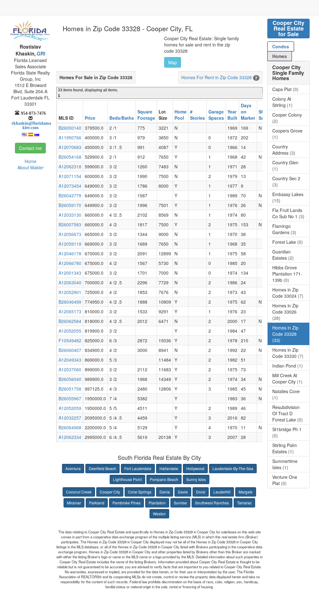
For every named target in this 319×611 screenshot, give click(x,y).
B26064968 (70, 427)
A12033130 (70, 215)
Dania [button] (165, 491)
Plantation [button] (157, 502)
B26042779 (70, 195)
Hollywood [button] (195, 468)
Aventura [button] (73, 468)
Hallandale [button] (169, 468)
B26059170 (70, 205)
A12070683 (70, 147)
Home (30, 161)
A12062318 (70, 166)
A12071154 (70, 176)
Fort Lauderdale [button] (137, 468)
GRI (40, 53)
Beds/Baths (121, 118)
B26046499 (70, 302)
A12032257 (70, 418)
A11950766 (70, 137)
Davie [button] (183, 491)
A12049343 (70, 360)
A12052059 (70, 408)
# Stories (197, 114)
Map (172, 62)
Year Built (232, 114)
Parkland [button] (96, 502)
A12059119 (70, 244)
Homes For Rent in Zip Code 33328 (216, 77)
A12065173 (70, 311)
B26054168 (70, 157)
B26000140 (70, 128)
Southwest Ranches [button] (212, 502)
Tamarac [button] (244, 502)
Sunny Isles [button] (196, 479)
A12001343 (70, 273)
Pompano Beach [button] (164, 479)
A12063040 (70, 282)
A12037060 (70, 369)
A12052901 (70, 292)
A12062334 (70, 437)
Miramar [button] (74, 502)
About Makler (30, 167)
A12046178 (70, 253)
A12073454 (70, 186)
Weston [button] (159, 513)
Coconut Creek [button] (79, 491)
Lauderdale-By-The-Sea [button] (232, 468)
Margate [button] (246, 491)
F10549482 (70, 340)
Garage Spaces (216, 114)
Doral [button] (200, 491)
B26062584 (70, 321)
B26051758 (70, 389)
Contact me (30, 148)
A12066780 (70, 263)
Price (90, 118)
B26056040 (70, 379)
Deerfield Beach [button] (102, 468)
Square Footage (146, 114)
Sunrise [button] (180, 502)
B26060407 (70, 350)
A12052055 (70, 331)
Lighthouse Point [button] (127, 479)
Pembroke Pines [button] (126, 502)
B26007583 (70, 224)
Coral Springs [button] (139, 491)
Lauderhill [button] (222, 491)
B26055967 (70, 398)
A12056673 (70, 234)
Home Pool (180, 114)
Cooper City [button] (110, 491)
